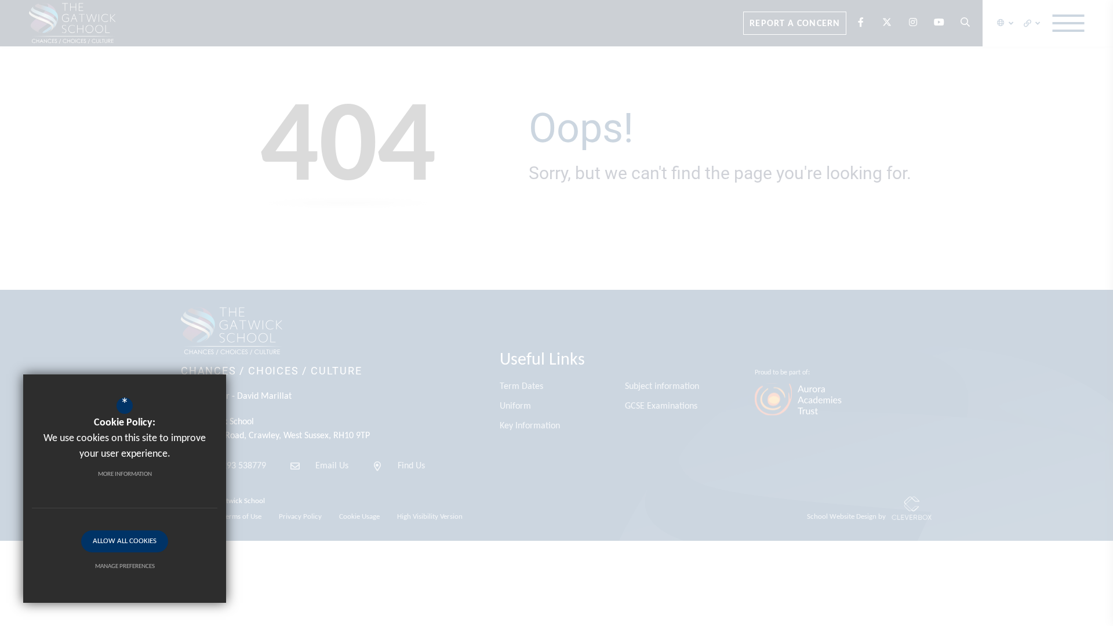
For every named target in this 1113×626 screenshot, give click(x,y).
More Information (125, 474)
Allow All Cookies (125, 541)
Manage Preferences (125, 566)
